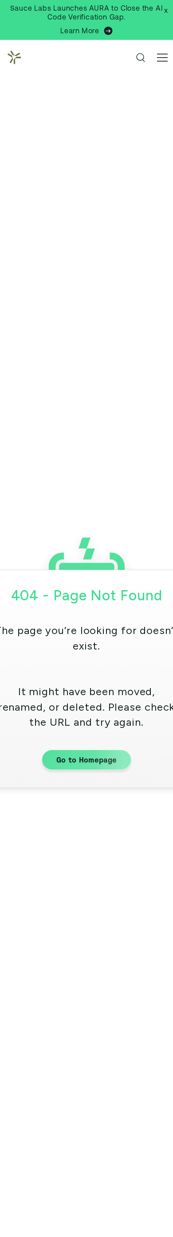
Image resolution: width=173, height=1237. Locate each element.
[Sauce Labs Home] (12, 58)
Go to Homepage (86, 760)
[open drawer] (162, 57)
